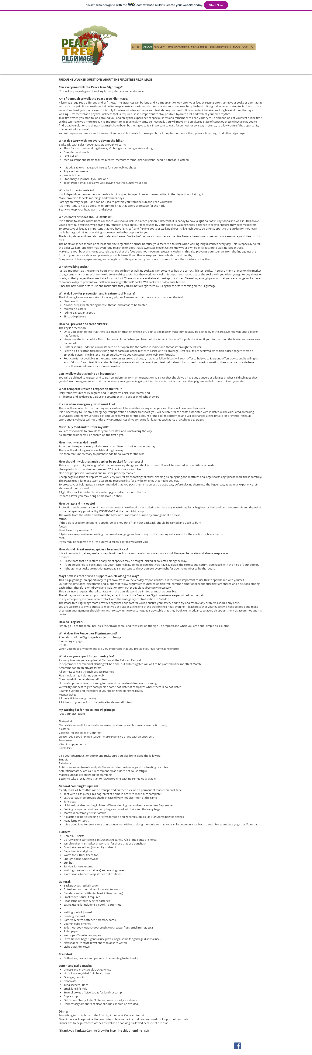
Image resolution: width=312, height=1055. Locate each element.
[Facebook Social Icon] (237, 1045)
